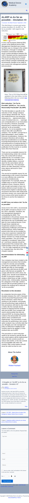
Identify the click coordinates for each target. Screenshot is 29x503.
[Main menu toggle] (25, 4)
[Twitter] (27, 250)
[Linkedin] (27, 255)
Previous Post (14, 373)
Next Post (14, 376)
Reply (26, 406)
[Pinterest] (27, 252)
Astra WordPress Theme (14, 497)
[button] (26, 11)
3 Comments (4, 22)
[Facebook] (27, 248)
